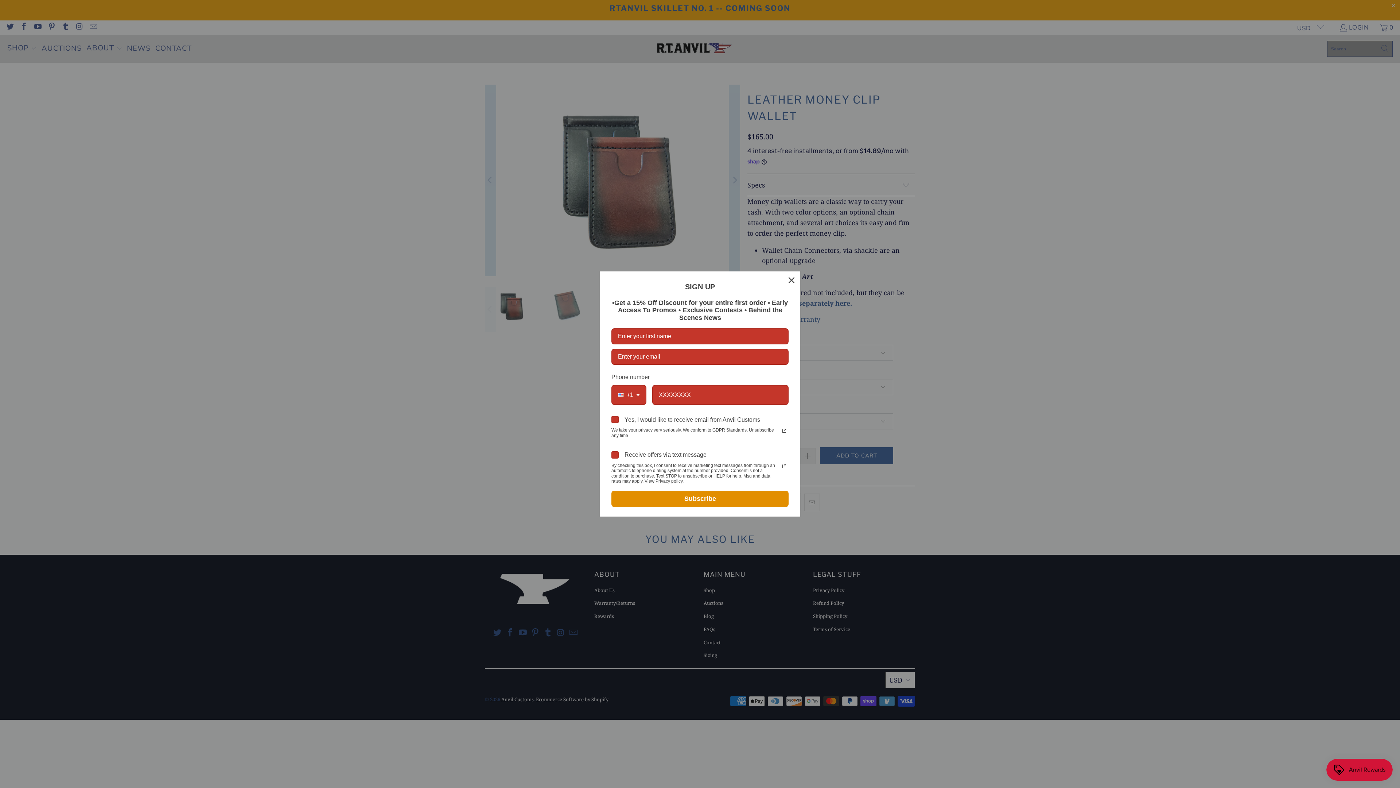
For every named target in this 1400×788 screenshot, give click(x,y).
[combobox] (628, 395)
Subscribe (700, 498)
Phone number (630, 377)
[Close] (791, 280)
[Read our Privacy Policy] (784, 430)
